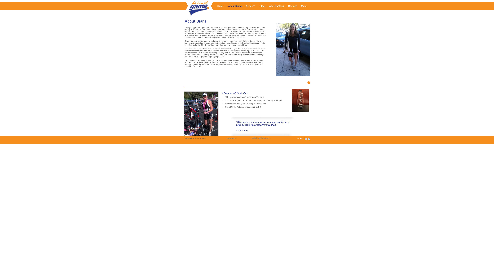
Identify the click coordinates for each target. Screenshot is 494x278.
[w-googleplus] (309, 139)
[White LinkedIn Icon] (298, 138)
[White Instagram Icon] (304, 138)
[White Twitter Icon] (301, 138)
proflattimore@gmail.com (260, 138)
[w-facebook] (306, 139)
